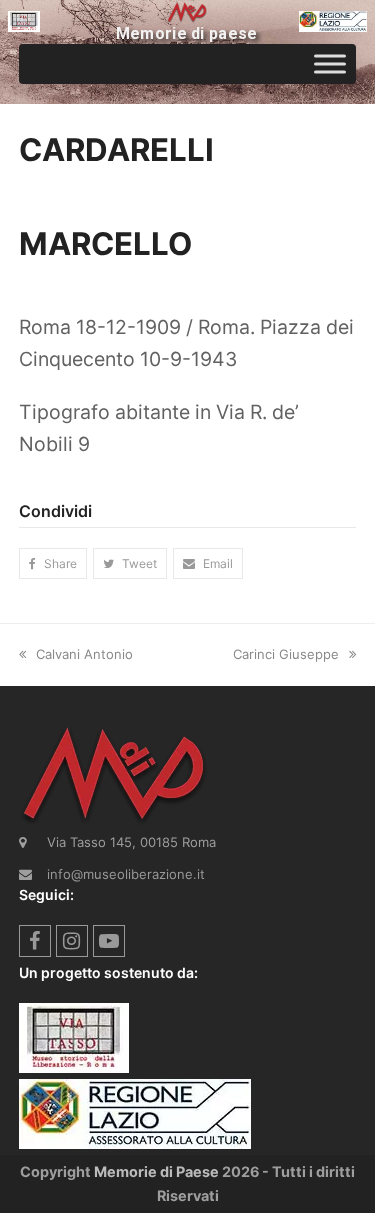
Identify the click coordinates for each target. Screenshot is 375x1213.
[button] (53, 563)
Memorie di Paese (156, 1171)
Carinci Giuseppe (286, 654)
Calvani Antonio (84, 654)
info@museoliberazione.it (126, 874)
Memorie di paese (187, 34)
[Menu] (330, 63)
